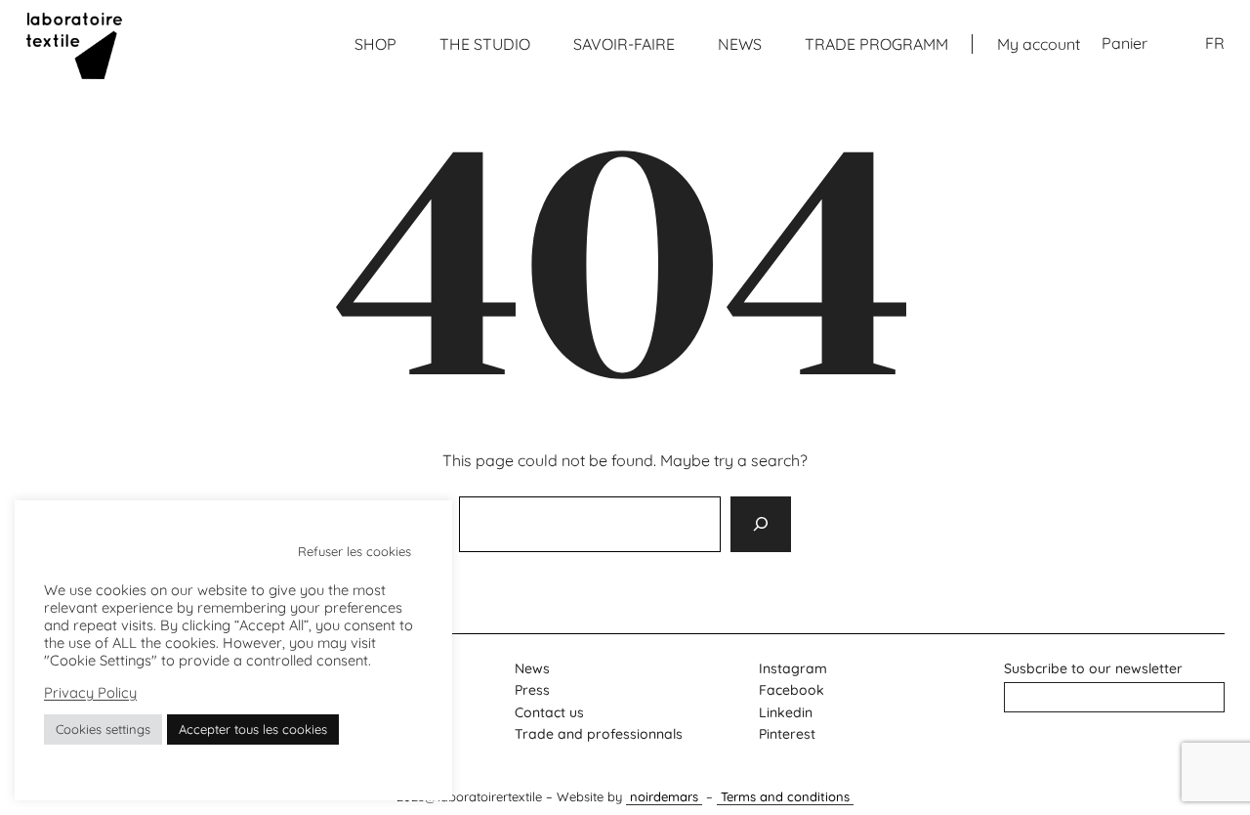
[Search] (760, 523)
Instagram (793, 668)
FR (1215, 43)
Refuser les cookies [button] (354, 551)
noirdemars (664, 796)
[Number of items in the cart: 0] (1124, 44)
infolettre (1114, 696)
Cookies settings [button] (103, 729)
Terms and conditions (785, 796)
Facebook (791, 690)
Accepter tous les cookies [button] (253, 729)
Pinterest (787, 734)
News (532, 668)
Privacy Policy (90, 693)
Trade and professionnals (599, 734)
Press (532, 690)
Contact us (549, 712)
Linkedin (785, 712)
